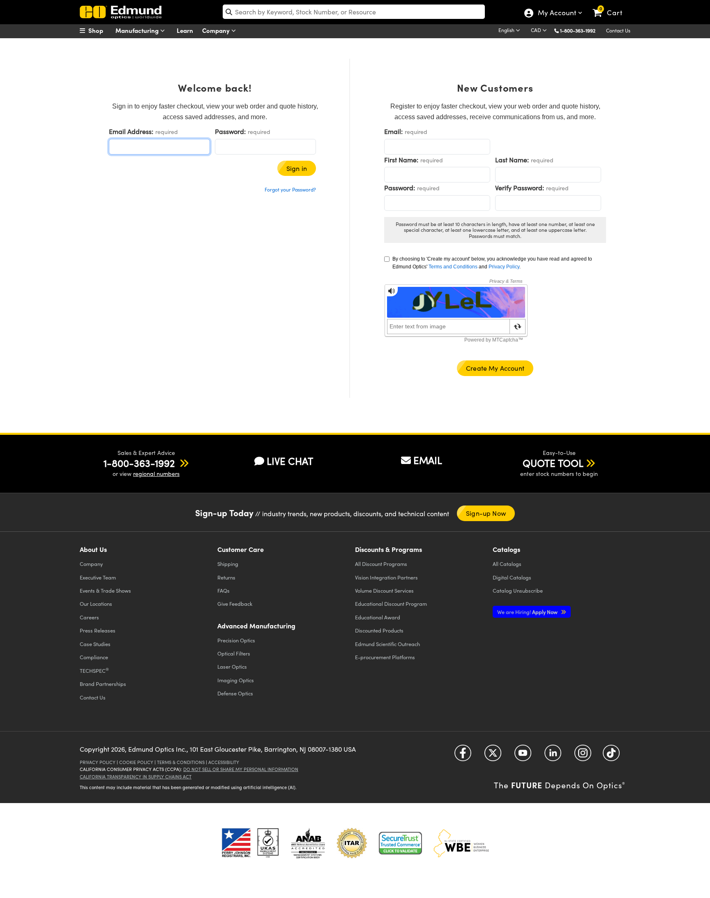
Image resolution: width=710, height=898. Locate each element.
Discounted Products (379, 630)
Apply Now (528, 611)
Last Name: (512, 159)
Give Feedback (234, 603)
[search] (354, 12)
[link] (611, 6)
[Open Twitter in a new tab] (493, 756)
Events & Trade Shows (105, 590)
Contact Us (618, 30)
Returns (226, 577)
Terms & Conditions (181, 762)
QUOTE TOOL (553, 462)
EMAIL (427, 459)
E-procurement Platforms (385, 656)
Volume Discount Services (384, 590)
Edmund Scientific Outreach (387, 643)
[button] (581, 30)
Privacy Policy (504, 267)
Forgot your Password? (290, 189)
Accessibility (223, 762)
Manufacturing (137, 30)
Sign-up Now (486, 513)
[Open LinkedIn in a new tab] (553, 756)
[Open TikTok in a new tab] (611, 756)
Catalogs (507, 563)
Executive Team (98, 577)
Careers (89, 617)
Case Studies (95, 643)
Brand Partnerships (103, 683)
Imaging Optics (235, 679)
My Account (556, 13)
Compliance (94, 656)
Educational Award (377, 617)
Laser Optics (232, 666)
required (166, 132)
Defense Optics (235, 693)
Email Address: (131, 131)
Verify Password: (519, 187)
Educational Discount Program (391, 603)
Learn (185, 30)
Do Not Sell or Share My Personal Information (240, 769)
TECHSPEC (94, 670)
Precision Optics (236, 640)
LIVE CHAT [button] (290, 461)
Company (216, 30)
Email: (393, 131)
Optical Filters (233, 653)
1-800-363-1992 (577, 30)
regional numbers (156, 474)
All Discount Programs (381, 563)
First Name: (401, 159)
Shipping (227, 563)
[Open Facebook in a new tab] (463, 756)
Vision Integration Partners (386, 577)
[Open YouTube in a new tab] (523, 756)
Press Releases (97, 630)
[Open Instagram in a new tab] (583, 756)
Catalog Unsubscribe (518, 590)
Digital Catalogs (512, 577)
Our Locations (96, 603)
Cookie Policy (136, 762)
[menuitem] (100, 30)
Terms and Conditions (453, 267)
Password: (230, 131)
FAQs (223, 590)
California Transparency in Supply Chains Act (135, 776)
